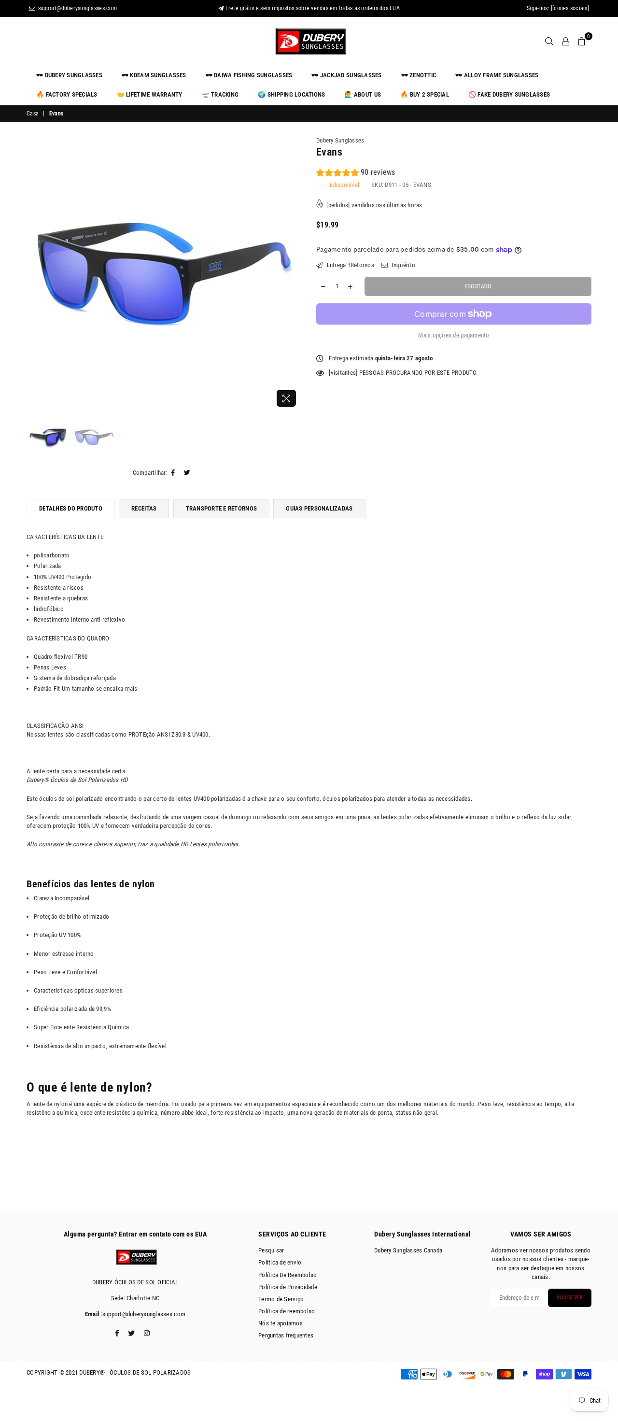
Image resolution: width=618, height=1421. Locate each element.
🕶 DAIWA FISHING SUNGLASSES (249, 75)
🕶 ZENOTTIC (418, 75)
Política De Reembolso (287, 1275)
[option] (164, 274)
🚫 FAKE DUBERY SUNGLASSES (509, 94)
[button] (355, 173)
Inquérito (402, 265)
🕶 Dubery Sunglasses (69, 75)
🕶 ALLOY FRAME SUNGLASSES (496, 75)
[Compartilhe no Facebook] (173, 472)
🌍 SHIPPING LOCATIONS (291, 94)
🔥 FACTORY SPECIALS (67, 94)
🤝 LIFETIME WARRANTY (150, 94)
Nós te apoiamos (280, 1323)
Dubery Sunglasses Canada (408, 1250)
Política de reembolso (286, 1311)
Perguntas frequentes (285, 1335)
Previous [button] (35, 274)
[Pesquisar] (549, 41)
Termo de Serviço (281, 1299)
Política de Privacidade (287, 1287)
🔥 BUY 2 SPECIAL (424, 94)
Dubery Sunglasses (340, 140)
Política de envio (279, 1262)
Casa (33, 113)
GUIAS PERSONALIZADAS (319, 508)
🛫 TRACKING (220, 94)
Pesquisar (271, 1250)
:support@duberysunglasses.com (142, 1314)
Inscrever (570, 1297)
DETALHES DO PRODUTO (70, 508)
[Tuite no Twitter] (187, 472)
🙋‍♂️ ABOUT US (362, 94)
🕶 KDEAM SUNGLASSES (154, 75)
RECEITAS (143, 508)
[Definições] (566, 41)
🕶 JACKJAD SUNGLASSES (346, 75)
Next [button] (293, 274)
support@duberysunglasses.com (76, 8)
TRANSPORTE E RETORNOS (221, 508)
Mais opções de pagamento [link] (453, 335)
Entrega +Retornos (349, 265)
